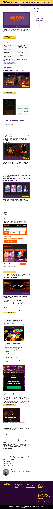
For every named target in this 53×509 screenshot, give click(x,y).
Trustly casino (6, 436)
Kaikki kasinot (37, 5)
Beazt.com (39, 485)
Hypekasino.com (40, 486)
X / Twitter (40, 491)
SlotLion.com (40, 484)
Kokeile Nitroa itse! (9, 92)
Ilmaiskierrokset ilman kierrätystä (30, 487)
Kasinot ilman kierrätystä (29, 485)
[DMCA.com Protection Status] (46, 501)
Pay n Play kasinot (28, 5)
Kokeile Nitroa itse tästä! (9, 272)
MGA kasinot (28, 484)
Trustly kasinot (16, 486)
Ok (23, 507)
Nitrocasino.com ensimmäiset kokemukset (10, 62)
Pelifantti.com (40, 487)
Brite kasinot (16, 487)
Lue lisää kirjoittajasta (14, 477)
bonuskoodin (7, 399)
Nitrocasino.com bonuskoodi (39, 20)
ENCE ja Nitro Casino (38, 14)
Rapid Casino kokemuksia (22, 456)
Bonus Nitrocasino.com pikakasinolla (9, 64)
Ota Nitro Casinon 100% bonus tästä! (9, 37)
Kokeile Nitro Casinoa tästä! (9, 404)
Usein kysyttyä (37, 25)
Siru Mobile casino (28, 486)
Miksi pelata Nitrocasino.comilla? (40, 16)
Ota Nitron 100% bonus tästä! (9, 312)
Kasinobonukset (46, 5)
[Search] (35, 8)
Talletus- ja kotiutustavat (7, 67)
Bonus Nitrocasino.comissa (39, 18)
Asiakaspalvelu (6, 68)
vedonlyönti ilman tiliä (17, 178)
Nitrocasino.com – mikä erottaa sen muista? (10, 63)
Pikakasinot (6, 5)
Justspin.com (27, 127)
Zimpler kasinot (17, 488)
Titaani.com (39, 488)
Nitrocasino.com (9, 45)
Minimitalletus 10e (28, 488)
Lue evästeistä (28, 507)
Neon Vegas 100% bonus (20, 401)
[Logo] (7, 2)
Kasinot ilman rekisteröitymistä (16, 5)
